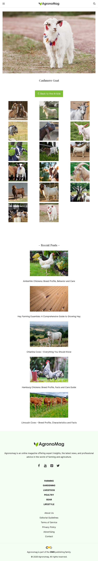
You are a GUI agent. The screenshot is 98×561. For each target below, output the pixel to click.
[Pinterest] (52, 466)
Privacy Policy (49, 527)
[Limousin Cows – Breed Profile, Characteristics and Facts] (49, 405)
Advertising (49, 532)
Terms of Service (49, 522)
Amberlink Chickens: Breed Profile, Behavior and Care (49, 281)
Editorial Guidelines (49, 517)
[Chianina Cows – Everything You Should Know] (49, 334)
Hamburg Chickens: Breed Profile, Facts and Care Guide (49, 387)
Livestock (49, 490)
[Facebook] (39, 466)
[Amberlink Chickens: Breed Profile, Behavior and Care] (49, 264)
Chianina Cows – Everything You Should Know (49, 352)
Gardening (49, 485)
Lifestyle (49, 504)
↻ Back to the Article (49, 93)
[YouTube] (45, 466)
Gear (49, 499)
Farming (49, 481)
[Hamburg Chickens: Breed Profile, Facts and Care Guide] (49, 370)
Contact (49, 536)
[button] (94, 3)
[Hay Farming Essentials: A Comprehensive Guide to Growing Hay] (49, 299)
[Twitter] (58, 466)
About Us (49, 513)
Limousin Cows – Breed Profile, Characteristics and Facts (49, 422)
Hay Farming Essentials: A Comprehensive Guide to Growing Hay (49, 316)
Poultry (49, 495)
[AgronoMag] (49, 3)
